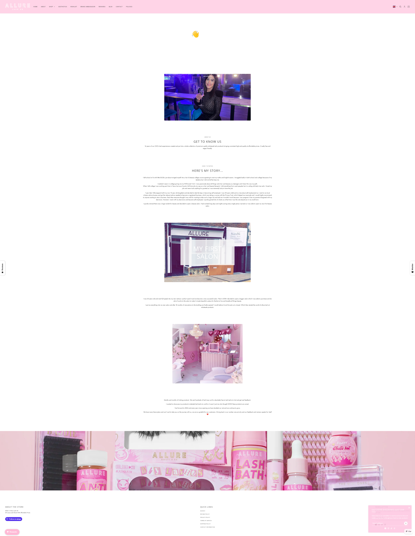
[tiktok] (391, 528)
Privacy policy (205, 517)
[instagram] (388, 528)
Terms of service (206, 520)
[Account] (404, 7)
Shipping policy (205, 523)
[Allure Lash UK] (17, 6)
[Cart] (408, 7)
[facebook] (385, 528)
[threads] (394, 528)
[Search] (400, 7)
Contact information (207, 527)
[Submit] (406, 523)
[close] (409, 508)
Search (202, 510)
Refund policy (205, 514)
